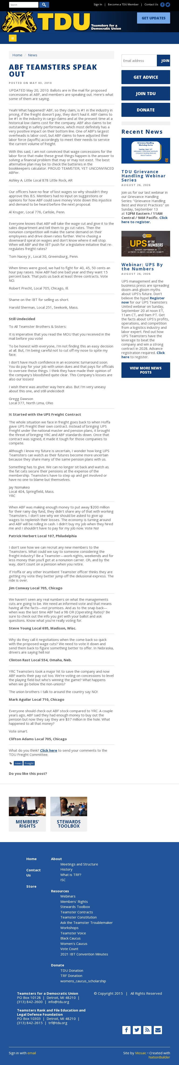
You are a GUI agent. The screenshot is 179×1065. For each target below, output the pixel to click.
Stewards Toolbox (75, 906)
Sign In (98, 4)
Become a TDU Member (123, 4)
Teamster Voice (73, 933)
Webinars (68, 896)
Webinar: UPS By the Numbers (142, 267)
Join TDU (146, 93)
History (66, 869)
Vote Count (69, 948)
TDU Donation (71, 970)
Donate (146, 110)
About (56, 858)
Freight (29, 763)
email (32, 1053)
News (32, 55)
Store (31, 886)
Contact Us (151, 4)
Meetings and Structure (79, 864)
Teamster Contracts (76, 912)
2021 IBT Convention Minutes (84, 954)
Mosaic (140, 1053)
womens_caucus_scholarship (83, 981)
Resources (60, 891)
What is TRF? (70, 874)
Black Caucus (70, 938)
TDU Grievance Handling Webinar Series (143, 176)
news (18, 763)
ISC (62, 879)
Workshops (69, 927)
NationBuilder (159, 1057)
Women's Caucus (73, 943)
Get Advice (146, 77)
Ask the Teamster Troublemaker (86, 922)
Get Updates (153, 18)
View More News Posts (146, 370)
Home (17, 55)
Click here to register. (144, 219)
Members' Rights (74, 901)
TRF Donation (71, 975)
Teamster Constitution (78, 917)
